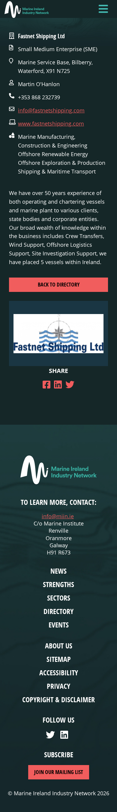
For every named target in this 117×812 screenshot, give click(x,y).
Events (59, 625)
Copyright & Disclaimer (58, 699)
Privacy (58, 686)
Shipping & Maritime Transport (57, 171)
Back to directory (59, 284)
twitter (51, 736)
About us (58, 645)
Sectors (58, 598)
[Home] (26, 9)
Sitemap (58, 659)
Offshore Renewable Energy (53, 154)
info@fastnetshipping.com (51, 110)
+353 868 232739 (39, 97)
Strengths (58, 584)
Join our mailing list (58, 772)
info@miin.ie (58, 516)
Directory (59, 611)
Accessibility (58, 672)
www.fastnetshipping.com (51, 123)
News (58, 571)
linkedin (65, 736)
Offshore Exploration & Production (61, 162)
